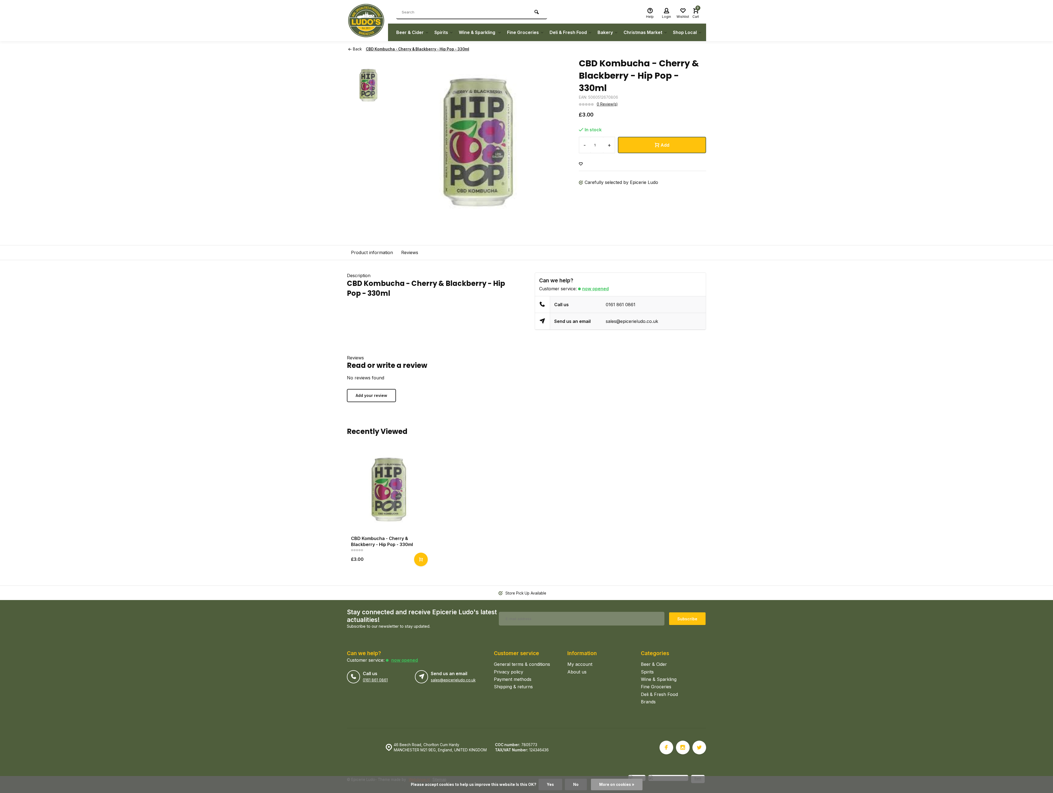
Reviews (409, 252)
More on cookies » (616, 784)
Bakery (605, 32)
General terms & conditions (522, 664)
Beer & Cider (410, 32)
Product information (372, 252)
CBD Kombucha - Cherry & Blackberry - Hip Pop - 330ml (417, 49)
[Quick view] (421, 559)
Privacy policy (508, 672)
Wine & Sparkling (477, 32)
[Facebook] (666, 747)
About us (577, 672)
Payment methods (512, 679)
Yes (550, 784)
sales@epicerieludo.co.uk (632, 321)
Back (357, 49)
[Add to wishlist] (581, 164)
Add (665, 145)
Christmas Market (643, 32)
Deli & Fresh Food (568, 32)
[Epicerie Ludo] (367, 20)
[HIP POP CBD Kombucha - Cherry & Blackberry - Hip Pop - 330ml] (389, 489)
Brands (648, 701)
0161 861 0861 (620, 304)
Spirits (441, 32)
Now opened (595, 288)
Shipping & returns (513, 686)
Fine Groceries (523, 32)
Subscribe (687, 618)
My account (579, 664)
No (576, 784)
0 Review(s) (607, 104)
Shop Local (685, 32)
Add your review (371, 395)
